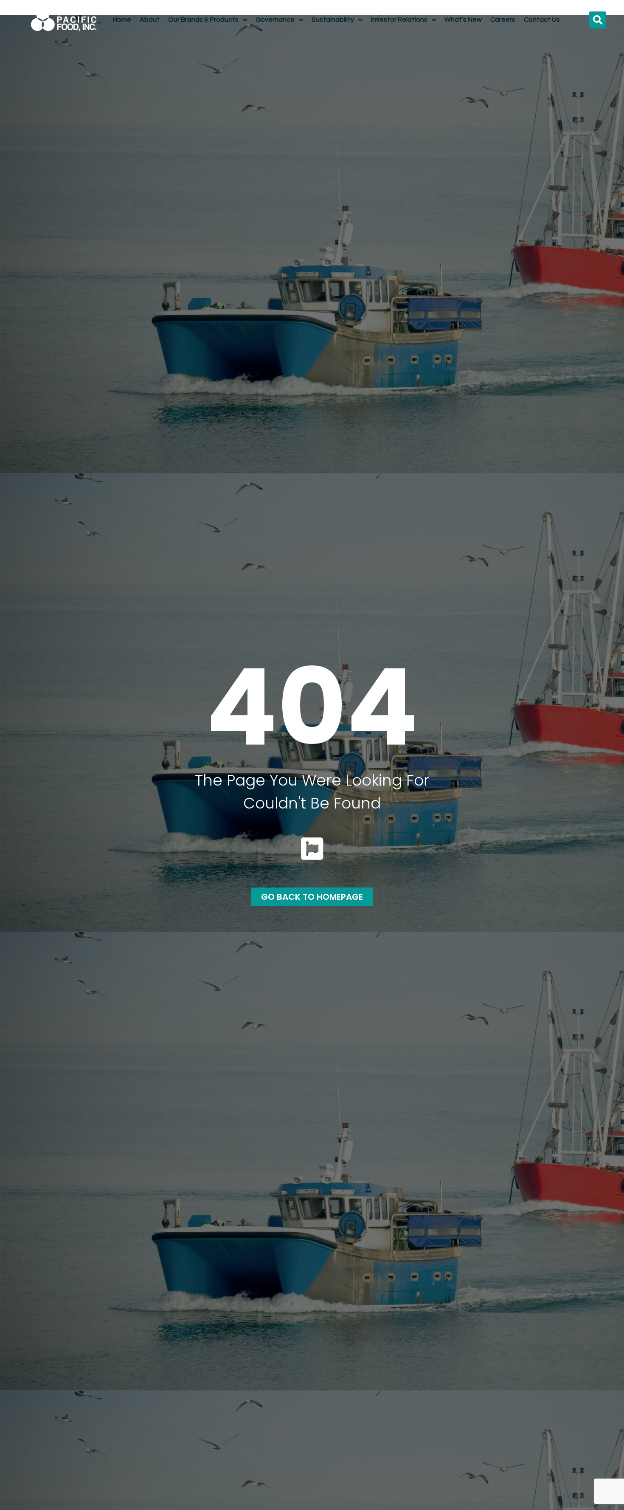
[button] (597, 19)
